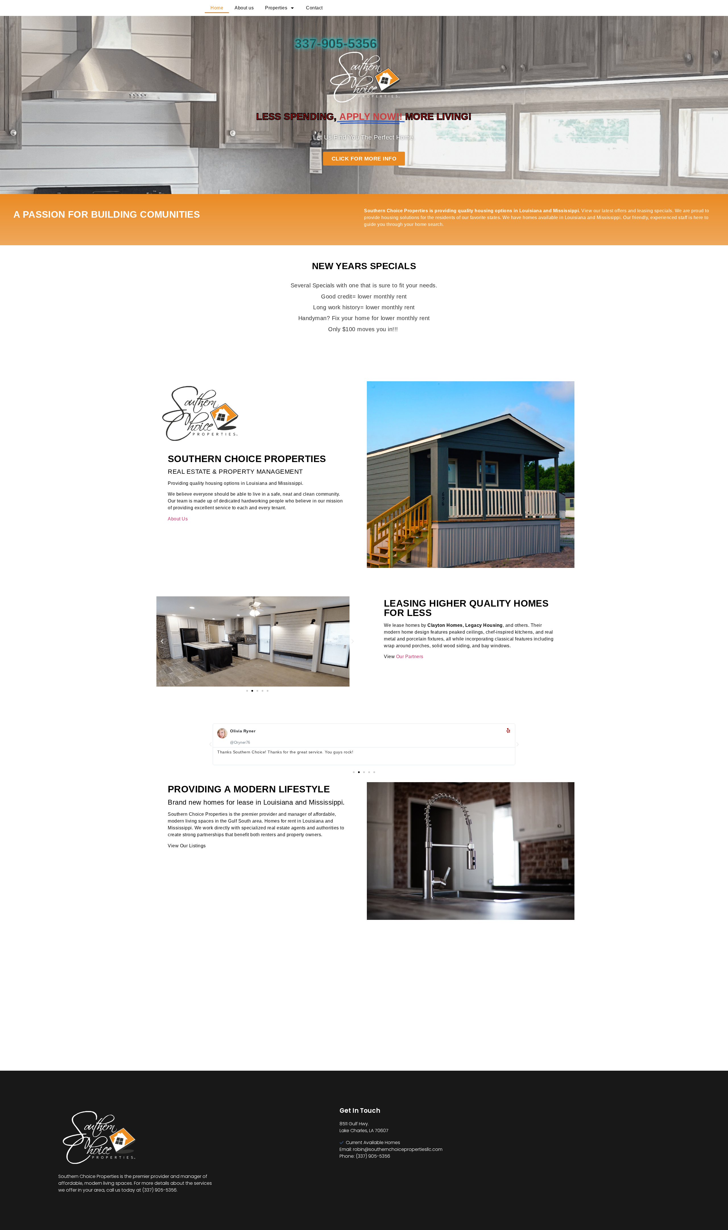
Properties (276, 7)
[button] (162, 641)
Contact (314, 7)
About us (244, 7)
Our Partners (409, 656)
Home (216, 7)
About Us (178, 518)
